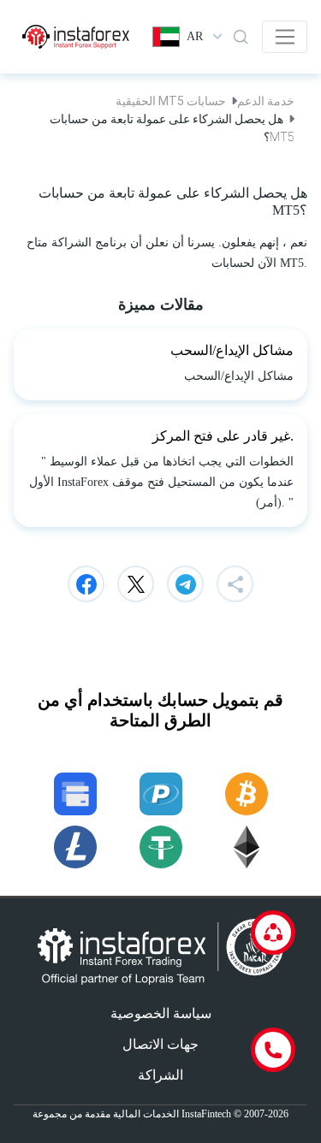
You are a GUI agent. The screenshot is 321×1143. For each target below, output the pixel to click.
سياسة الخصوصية (160, 1013)
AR (195, 36)
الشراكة (160, 1075)
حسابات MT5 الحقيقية (171, 101)
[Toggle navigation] (284, 37)
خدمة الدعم (265, 101)
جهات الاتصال (160, 1044)
